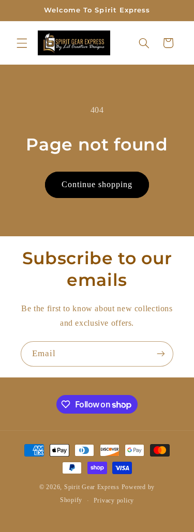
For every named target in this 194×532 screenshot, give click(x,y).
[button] (22, 43)
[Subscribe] (161, 354)
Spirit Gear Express (92, 487)
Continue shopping (97, 184)
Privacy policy (114, 500)
